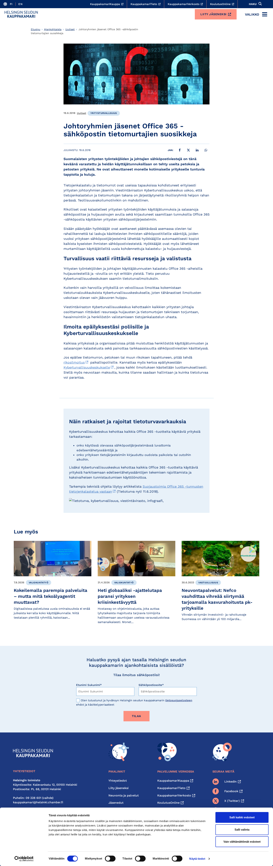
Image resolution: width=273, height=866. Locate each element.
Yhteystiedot (117, 780)
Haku (253, 4)
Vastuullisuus (208, 582)
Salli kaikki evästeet (242, 817)
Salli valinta (242, 829)
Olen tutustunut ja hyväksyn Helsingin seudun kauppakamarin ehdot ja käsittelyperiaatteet (134, 702)
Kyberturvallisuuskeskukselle (87, 367)
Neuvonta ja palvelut (123, 795)
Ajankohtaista (52, 29)
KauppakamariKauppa (173, 780)
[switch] (110, 859)
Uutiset (70, 29)
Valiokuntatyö (38, 582)
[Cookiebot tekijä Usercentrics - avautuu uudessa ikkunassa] (24, 859)
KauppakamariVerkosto (174, 795)
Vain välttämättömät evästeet (242, 841)
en (20, 4)
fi (11, 4)
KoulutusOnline (168, 802)
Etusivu (35, 29)
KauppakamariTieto (171, 788)
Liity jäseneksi (213, 14)
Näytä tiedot (197, 858)
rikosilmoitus (74, 362)
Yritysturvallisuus (103, 113)
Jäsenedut (116, 802)
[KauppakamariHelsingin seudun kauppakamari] (21, 14)
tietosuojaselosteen (178, 700)
